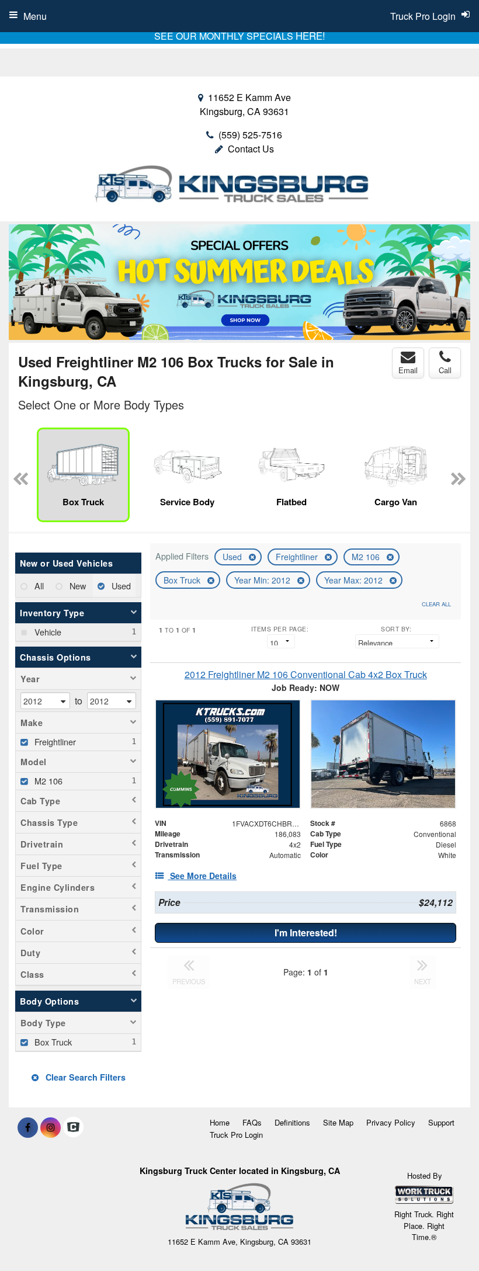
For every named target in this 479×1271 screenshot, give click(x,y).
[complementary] (444, 1236)
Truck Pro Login (236, 1134)
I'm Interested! (306, 932)
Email (408, 370)
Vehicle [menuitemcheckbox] (46, 632)
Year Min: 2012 (263, 580)
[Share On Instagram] (50, 1127)
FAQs (252, 1122)
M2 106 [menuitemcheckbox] (47, 781)
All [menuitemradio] (38, 585)
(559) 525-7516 (250, 134)
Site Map (338, 1122)
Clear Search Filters (84, 1077)
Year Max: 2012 (354, 580)
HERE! (310, 36)
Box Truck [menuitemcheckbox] (52, 1042)
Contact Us (251, 148)
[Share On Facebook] (28, 1127)
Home (220, 1122)
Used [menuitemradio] (120, 585)
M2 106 (367, 556)
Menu (35, 16)
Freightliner (298, 556)
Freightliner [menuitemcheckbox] (54, 741)
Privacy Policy (390, 1122)
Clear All (436, 604)
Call (445, 370)
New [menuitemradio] (76, 585)
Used (233, 556)
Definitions (292, 1122)
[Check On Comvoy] (73, 1127)
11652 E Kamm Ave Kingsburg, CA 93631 (245, 104)
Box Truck (183, 580)
